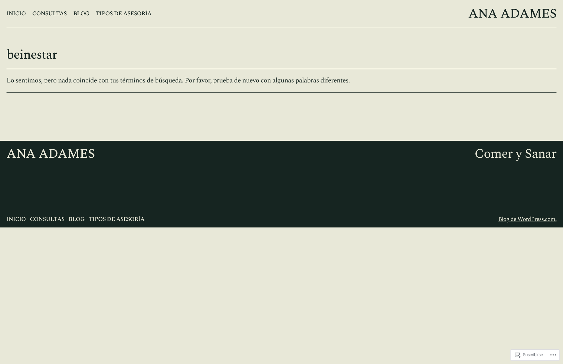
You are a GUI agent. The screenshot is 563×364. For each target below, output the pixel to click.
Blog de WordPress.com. (527, 219)
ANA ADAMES (512, 14)
